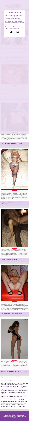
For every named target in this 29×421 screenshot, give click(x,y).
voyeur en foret (7, 408)
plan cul (9, 401)
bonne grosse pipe (23, 383)
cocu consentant (24, 389)
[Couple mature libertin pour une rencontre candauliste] (14, 169)
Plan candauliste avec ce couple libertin (11, 313)
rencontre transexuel (16, 376)
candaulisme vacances (8, 389)
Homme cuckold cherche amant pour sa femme (14, 371)
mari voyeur (12, 398)
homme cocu (16, 396)
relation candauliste (6, 403)
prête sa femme (15, 401)
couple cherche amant (16, 392)
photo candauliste (9, 399)
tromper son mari (15, 406)
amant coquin (4, 383)
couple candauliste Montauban (6, 392)
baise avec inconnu (12, 383)
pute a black (23, 401)
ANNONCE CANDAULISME (8, 412)
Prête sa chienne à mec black (9, 259)
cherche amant (17, 389)
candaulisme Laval (17, 387)
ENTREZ (14, 31)
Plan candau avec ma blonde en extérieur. (12, 143)
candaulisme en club (19, 384)
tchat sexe (5, 376)
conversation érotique (6, 390)
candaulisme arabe (10, 384)
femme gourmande (19, 393)
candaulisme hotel (17, 386)
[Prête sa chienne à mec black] (14, 228)
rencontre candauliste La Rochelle (16, 404)
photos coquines (17, 399)
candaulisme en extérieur (6, 386)
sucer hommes (6, 406)
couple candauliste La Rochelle (23, 390)
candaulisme (3, 384)
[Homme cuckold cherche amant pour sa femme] (14, 339)
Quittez (15, 35)
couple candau (14, 390)
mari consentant (5, 398)
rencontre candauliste (17, 403)
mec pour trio (19, 398)
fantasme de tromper (10, 393)
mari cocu (23, 396)
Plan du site (14, 417)
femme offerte (7, 396)
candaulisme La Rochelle (10, 387)
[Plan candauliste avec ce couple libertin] (14, 283)
